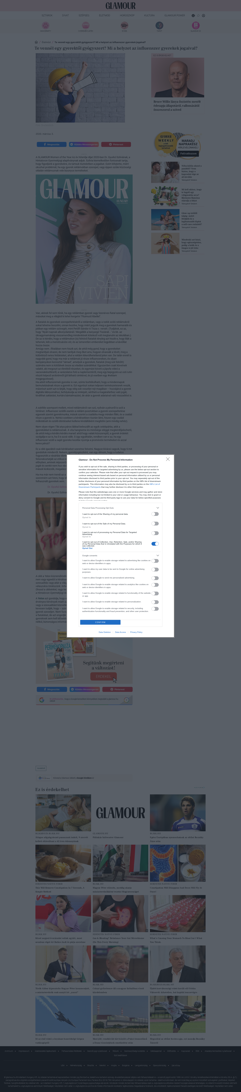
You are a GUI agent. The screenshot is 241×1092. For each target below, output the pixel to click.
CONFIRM (100, 622)
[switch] (155, 514)
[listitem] (120, 507)
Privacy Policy (136, 632)
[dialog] (120, 546)
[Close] (168, 460)
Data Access (120, 632)
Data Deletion (105, 632)
